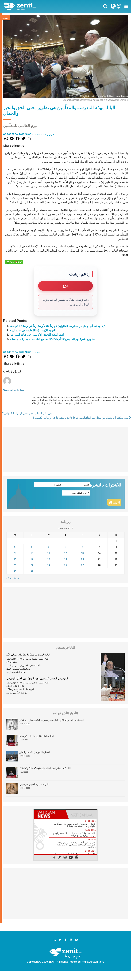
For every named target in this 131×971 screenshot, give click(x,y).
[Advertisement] (65, 449)
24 (32, 565)
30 (15, 571)
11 (48, 553)
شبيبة (5, 18)
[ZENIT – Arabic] (36, 6)
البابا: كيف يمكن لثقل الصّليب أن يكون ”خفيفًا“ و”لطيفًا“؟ (45, 768)
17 (32, 559)
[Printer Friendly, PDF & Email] (14, 262)
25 (48, 565)
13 (82, 553)
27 (82, 565)
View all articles (13, 390)
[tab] (50, 814)
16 (15, 559)
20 (82, 559)
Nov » (16, 578)
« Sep (9, 578)
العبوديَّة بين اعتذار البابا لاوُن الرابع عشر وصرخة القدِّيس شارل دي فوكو (51, 720)
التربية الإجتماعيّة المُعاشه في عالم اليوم (33, 330)
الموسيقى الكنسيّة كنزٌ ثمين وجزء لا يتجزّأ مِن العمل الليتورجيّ (37, 678)
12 (65, 553)
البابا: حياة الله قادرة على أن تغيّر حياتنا (36, 736)
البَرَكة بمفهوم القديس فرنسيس (34, 784)
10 (32, 553)
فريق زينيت (48, 134)
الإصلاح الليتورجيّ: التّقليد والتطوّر (34, 752)
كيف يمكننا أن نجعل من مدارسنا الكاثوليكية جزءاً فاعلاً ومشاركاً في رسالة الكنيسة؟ (58, 326)
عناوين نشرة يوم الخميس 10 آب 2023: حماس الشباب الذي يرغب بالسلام (52, 339)
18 (48, 559)
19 (65, 559)
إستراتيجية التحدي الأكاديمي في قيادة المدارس (37, 334)
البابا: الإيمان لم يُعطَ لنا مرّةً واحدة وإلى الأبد (28, 654)
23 (15, 565)
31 (32, 571)
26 (65, 565)
